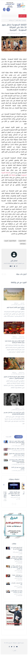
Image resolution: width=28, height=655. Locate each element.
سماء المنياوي (21, 372)
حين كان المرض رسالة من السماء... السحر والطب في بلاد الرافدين (16, 567)
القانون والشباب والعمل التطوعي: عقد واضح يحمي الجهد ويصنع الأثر (16, 558)
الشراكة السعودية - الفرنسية (10, 241)
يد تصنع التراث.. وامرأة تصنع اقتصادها (17, 576)
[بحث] (8, 9)
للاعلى (14, 650)
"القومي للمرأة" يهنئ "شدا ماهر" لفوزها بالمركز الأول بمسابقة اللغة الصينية (16, 442)
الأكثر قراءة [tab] (8, 437)
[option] (14, 491)
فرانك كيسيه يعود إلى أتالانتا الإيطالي (17, 468)
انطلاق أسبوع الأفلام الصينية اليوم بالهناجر (15, 308)
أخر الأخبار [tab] (18, 437)
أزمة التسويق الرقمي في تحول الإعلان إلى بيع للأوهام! (16, 549)
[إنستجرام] (11, 266)
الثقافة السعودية (22, 241)
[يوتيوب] (10, 266)
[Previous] (13, 504)
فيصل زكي (24, 33)
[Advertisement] (13, 55)
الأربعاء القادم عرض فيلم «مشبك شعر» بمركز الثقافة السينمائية (14, 342)
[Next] (15, 504)
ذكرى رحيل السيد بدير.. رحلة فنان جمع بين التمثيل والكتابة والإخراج (14, 413)
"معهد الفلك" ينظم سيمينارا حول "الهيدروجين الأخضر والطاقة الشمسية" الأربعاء (16, 461)
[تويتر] (14, 266)
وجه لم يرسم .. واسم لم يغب (17, 583)
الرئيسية (24, 20)
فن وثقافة (11, 20)
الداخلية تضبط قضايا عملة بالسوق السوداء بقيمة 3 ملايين (16, 454)
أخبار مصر (22, 303)
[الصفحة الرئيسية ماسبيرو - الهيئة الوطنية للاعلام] (13, 5)
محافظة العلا (12, 175)
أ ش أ (23, 408)
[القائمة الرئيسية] (4, 9)
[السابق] (2, 274)
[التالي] (5, 274)
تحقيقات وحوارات (13, 485)
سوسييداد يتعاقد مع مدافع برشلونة (16, 449)
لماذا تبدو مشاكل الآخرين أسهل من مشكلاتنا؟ (16, 591)
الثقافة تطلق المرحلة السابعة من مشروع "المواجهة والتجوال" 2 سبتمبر (14, 377)
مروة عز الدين (21, 336)
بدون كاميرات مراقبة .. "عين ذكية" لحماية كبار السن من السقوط (14, 493)
